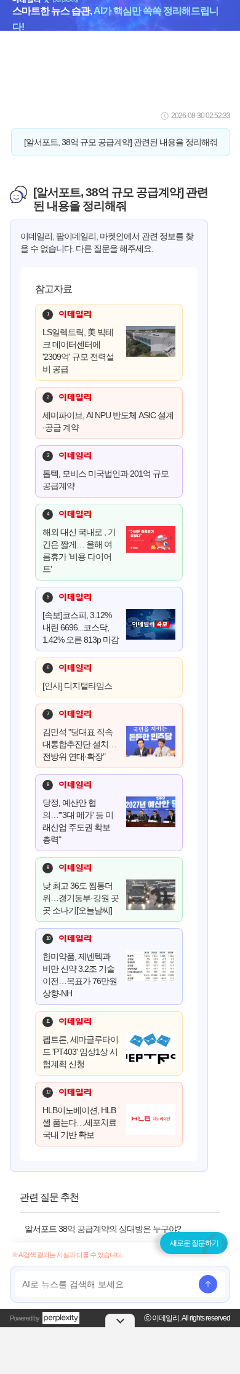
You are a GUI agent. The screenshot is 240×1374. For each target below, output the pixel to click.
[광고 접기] (120, 1320)
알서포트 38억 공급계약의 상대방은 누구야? (103, 1229)
